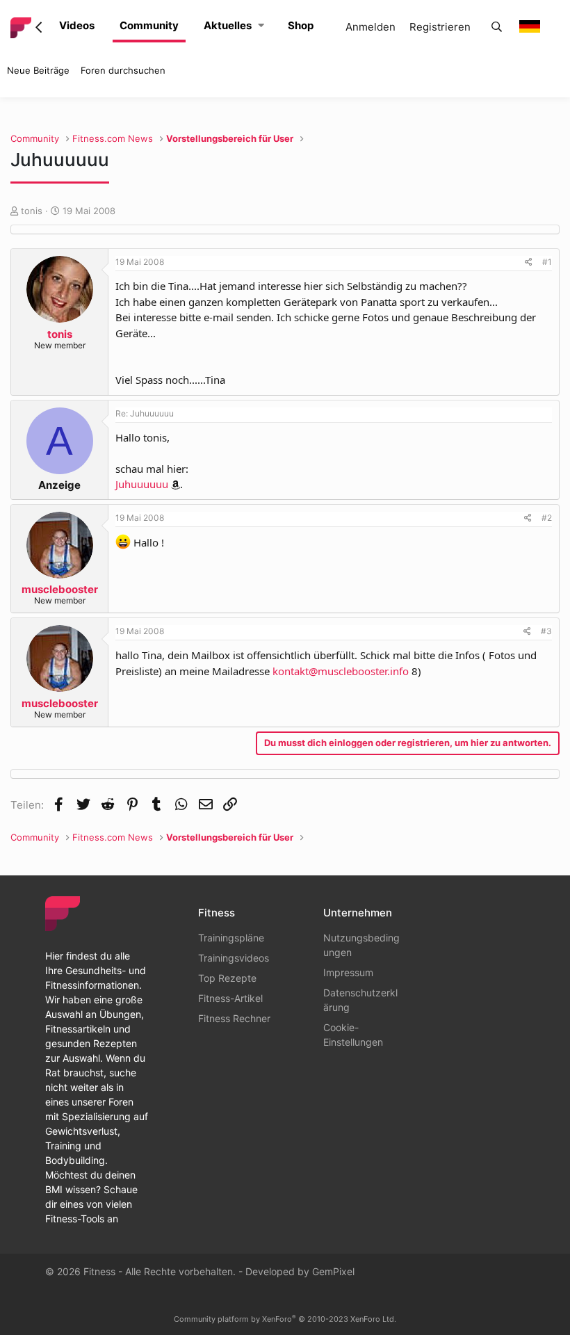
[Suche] (496, 27)
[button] (261, 26)
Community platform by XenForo (285, 1319)
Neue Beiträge (38, 70)
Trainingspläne (231, 938)
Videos (77, 25)
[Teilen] (528, 262)
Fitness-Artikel (230, 998)
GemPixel (333, 1271)
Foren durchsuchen (123, 70)
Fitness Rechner (234, 1018)
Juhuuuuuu (141, 484)
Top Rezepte (227, 978)
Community (149, 25)
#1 (547, 262)
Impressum (348, 972)
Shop (301, 25)
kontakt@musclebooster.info (340, 671)
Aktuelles (228, 25)
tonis (31, 210)
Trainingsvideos (233, 958)
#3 (546, 631)
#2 (547, 517)
